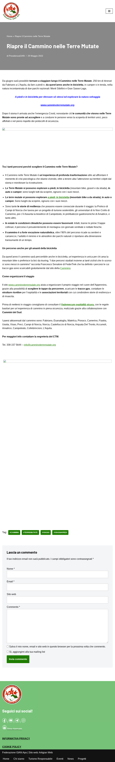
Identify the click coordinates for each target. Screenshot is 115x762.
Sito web (11, 594)
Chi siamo (18, 759)
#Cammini (14, 532)
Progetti (82, 759)
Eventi (60, 759)
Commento (13, 607)
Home (9, 36)
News (71, 759)
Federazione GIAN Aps (14, 752)
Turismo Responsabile (40, 759)
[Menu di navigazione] (109, 11)
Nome (11, 568)
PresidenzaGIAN (17, 56)
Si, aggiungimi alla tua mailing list (27, 652)
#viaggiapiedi (60, 532)
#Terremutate (30, 532)
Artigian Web (46, 752)
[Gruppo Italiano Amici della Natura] (11, 11)
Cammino (65, 268)
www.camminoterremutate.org (24, 285)
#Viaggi (45, 532)
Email (10, 581)
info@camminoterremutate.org (40, 345)
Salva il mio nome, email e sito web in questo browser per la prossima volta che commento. (57, 646)
